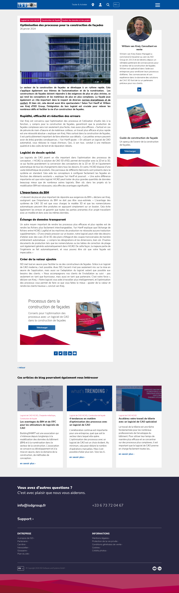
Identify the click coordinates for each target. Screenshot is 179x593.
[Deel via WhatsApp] (65, 352)
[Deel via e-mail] (75, 352)
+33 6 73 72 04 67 (107, 505)
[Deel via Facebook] (56, 352)
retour (22, 367)
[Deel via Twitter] (61, 352)
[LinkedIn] (139, 90)
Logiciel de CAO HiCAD (30, 20)
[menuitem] (79, 4)
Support (24, 518)
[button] (158, 5)
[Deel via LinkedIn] (70, 352)
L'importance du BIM (34, 192)
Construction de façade (51, 20)
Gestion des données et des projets (76, 20)
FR (115, 4)
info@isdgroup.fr (31, 505)
